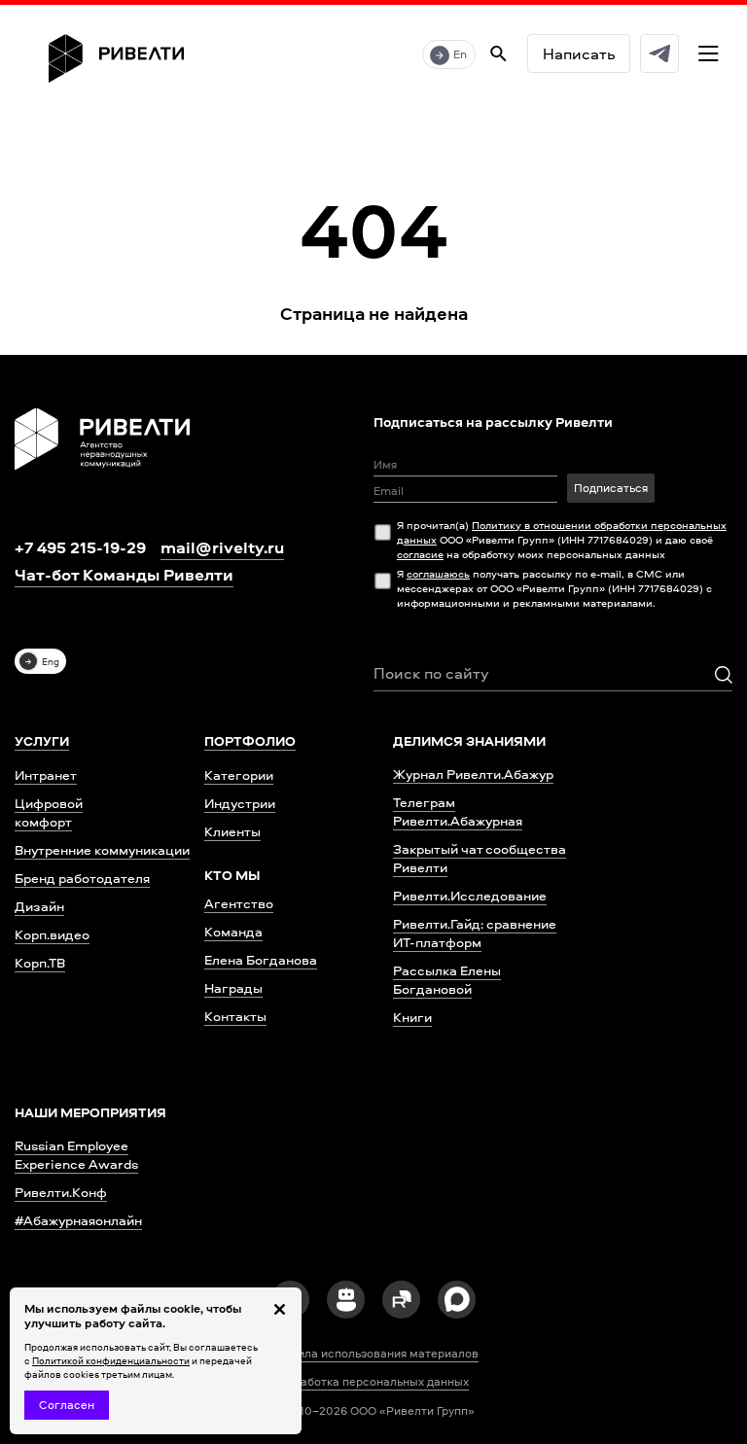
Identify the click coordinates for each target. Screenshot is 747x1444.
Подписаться (611, 487)
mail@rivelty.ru (222, 547)
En (460, 54)
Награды (233, 987)
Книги (412, 1016)
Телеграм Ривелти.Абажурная (457, 810)
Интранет (46, 774)
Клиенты (232, 831)
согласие (420, 553)
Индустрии (239, 802)
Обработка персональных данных (373, 1382)
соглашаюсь (438, 573)
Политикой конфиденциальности (111, 1360)
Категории (238, 774)
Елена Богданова (260, 959)
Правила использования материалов (373, 1353)
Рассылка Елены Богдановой (447, 979)
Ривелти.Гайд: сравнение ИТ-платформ (474, 932)
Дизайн (39, 906)
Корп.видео (52, 934)
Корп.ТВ (40, 962)
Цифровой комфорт (49, 811)
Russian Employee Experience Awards (76, 1154)
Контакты (235, 1015)
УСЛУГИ (42, 741)
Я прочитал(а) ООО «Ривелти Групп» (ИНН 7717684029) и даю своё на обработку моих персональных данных (562, 539)
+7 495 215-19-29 (80, 547)
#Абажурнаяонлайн (78, 1220)
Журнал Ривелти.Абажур (473, 773)
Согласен (66, 1404)
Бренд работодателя (82, 877)
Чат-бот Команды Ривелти (124, 574)
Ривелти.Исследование (470, 895)
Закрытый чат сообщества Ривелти (479, 857)
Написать (579, 53)
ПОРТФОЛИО (250, 741)
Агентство (238, 903)
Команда (233, 931)
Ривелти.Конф (61, 1191)
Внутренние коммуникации (102, 849)
